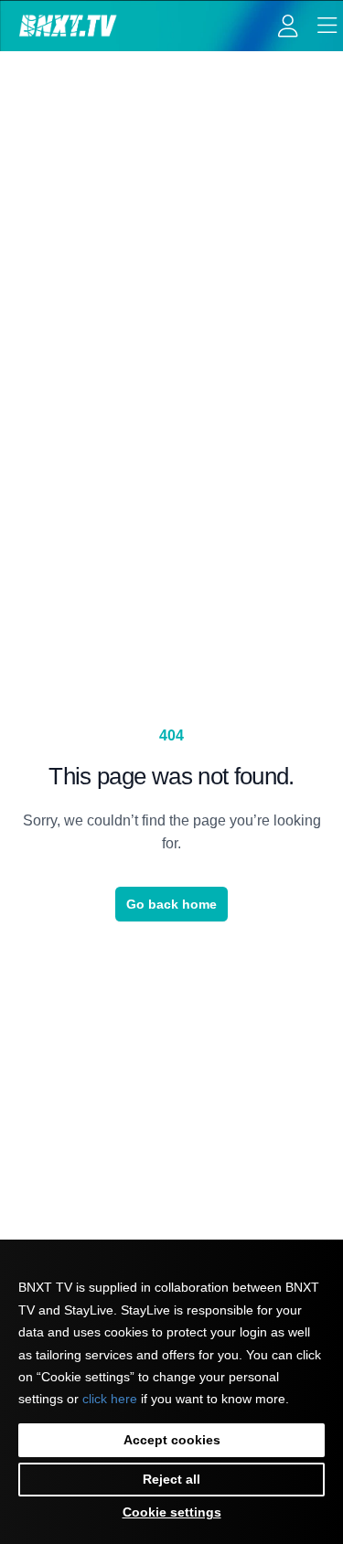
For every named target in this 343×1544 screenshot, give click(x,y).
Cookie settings (172, 1512)
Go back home (171, 904)
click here (109, 1398)
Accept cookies (171, 1439)
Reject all (171, 1479)
